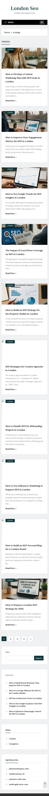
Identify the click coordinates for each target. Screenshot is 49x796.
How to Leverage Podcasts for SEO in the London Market (25, 691)
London (10, 49)
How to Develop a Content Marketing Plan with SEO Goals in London (22, 78)
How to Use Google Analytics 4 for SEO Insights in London (25, 704)
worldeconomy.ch (17, 774)
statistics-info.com (17, 779)
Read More (10, 100)
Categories (13, 744)
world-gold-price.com (18, 784)
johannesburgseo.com (19, 769)
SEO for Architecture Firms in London (25, 698)
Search (7, 652)
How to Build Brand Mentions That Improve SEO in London (24, 684)
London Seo (24, 8)
